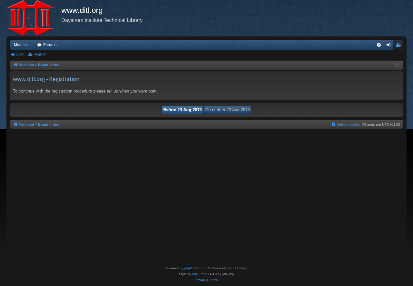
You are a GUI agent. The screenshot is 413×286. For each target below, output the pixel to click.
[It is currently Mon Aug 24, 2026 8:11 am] (397, 65)
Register (40, 54)
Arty (195, 274)
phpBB (189, 268)
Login (20, 54)
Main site (22, 45)
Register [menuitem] (399, 46)
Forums (49, 45)
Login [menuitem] (389, 46)
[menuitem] (379, 45)
